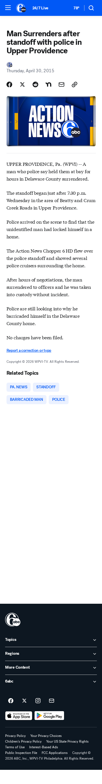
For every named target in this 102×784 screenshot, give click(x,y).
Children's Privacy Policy (23, 741)
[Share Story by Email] (61, 84)
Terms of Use (15, 747)
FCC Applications (55, 753)
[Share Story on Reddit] (35, 84)
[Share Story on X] (22, 84)
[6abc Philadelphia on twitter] (24, 701)
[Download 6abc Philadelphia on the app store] (18, 715)
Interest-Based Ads (43, 747)
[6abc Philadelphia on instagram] (38, 701)
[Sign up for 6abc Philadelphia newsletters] (51, 701)
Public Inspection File (21, 753)
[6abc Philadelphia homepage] (21, 7)
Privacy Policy (15, 736)
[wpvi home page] (12, 619)
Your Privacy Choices (46, 736)
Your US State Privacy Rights (67, 741)
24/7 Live (40, 8)
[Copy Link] (74, 84)
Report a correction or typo (29, 350)
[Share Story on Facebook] (9, 84)
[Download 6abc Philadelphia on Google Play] (49, 715)
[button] (8, 7)
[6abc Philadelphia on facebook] (10, 701)
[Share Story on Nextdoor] (48, 84)
